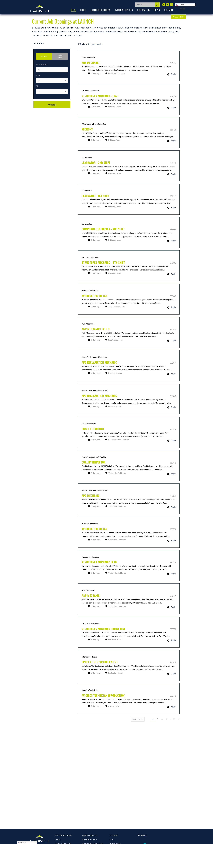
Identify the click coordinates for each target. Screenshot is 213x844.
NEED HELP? (178, 17)
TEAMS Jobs (59, 56)
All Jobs (44, 56)
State (38, 75)
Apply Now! (52, 104)
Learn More (128, 66)
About (112, 839)
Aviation (58, 839)
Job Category (41, 64)
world (182, 9)
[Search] (157, 4)
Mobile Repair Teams (89, 839)
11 (174, 719)
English (181, 5)
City (37, 86)
